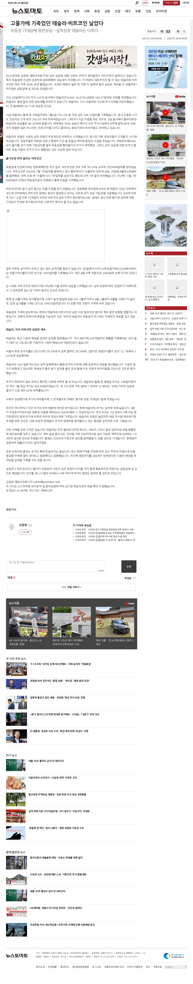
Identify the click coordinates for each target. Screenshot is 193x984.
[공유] (168, 31)
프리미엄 (161, 11)
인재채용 (52, 967)
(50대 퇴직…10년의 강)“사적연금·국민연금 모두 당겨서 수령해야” (107, 529)
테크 (128, 11)
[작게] (184, 31)
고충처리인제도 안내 (114, 967)
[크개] (178, 31)
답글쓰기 (151, 31)
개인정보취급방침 (80, 967)
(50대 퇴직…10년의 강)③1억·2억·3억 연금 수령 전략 (101, 536)
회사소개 (40, 967)
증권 (97, 11)
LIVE (145, 3)
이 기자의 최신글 (82, 525)
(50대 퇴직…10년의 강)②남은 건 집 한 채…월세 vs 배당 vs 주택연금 (108, 540)
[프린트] (162, 31)
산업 (117, 11)
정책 (76, 11)
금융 (107, 11)
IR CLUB (96, 967)
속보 (56, 11)
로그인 (186, 3)
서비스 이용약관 (134, 967)
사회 (87, 11)
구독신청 (157, 967)
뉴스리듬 (150, 96)
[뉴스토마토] (27, 11)
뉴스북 (26, 532)
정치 (66, 11)
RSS (148, 967)
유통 (138, 11)
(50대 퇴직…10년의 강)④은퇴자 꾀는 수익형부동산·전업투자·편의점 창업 (110, 533)
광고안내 (64, 967)
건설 (148, 11)
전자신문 (156, 3)
